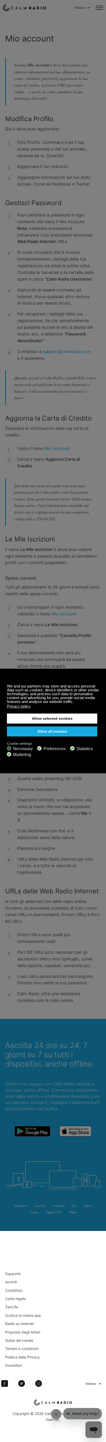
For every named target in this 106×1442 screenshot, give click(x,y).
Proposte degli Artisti (22, 1332)
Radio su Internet (19, 1323)
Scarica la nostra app (23, 1315)
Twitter (21, 1383)
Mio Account (57, 448)
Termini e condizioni (21, 1348)
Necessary (23, 749)
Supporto (13, 1273)
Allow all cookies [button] (52, 731)
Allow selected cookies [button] (52, 718)
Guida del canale (19, 1340)
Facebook (4, 1383)
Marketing (22, 755)
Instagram (38, 1383)
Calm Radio (24, 7)
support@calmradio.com (67, 351)
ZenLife (11, 1307)
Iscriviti (11, 1282)
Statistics (84, 749)
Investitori (13, 1365)
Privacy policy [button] (19, 706)
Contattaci (14, 1290)
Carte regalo (15, 1298)
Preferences (54, 749)
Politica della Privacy (22, 1357)
